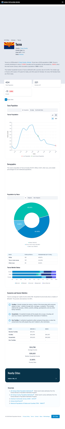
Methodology (46, 416)
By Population (25, 110)
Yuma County (24, 48)
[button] (62, 2)
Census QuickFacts (16, 401)
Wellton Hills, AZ (12, 378)
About (41, 416)
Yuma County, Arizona (25, 62)
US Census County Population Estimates (22, 394)
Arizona (13, 40)
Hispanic (30, 197)
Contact (37, 416)
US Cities (6, 40)
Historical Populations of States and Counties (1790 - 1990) (27, 403)
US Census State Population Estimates (21, 391)
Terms (32, 416)
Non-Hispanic (37, 197)
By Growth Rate (39, 110)
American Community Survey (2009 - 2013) (23, 398)
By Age (32, 110)
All (52, 118)
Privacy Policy (26, 416)
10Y (56, 118)
